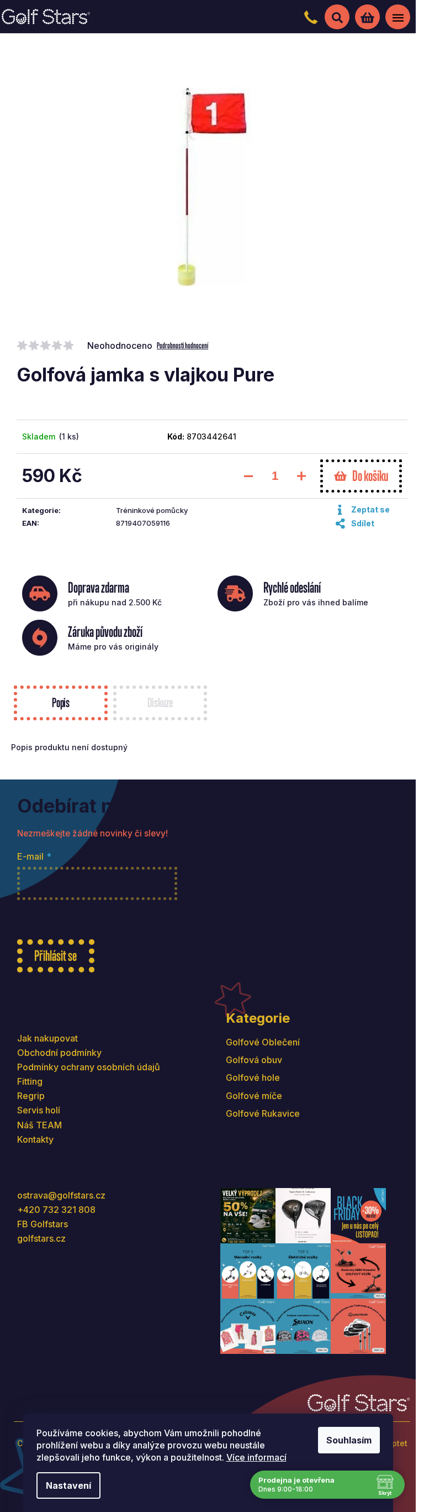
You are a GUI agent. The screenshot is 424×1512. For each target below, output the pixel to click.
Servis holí (38, 1110)
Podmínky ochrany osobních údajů (88, 1066)
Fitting (30, 1081)
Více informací (256, 1457)
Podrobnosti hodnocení (182, 345)
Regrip (31, 1095)
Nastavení (68, 1485)
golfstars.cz (41, 1238)
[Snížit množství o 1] (248, 476)
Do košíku (370, 475)
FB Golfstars (42, 1224)
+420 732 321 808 (56, 1209)
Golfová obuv (254, 1059)
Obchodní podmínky (59, 1052)
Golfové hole (253, 1077)
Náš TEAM (39, 1125)
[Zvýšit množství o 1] (301, 476)
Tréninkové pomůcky (152, 510)
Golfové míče (254, 1095)
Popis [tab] (61, 702)
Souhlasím (349, 1440)
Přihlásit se (55, 955)
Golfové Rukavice (263, 1113)
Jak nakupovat (47, 1038)
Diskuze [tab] (159, 702)
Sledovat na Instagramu (312, 1369)
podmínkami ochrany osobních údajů (217, 918)
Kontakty (35, 1139)
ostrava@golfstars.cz (61, 1195)
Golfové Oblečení (263, 1042)
